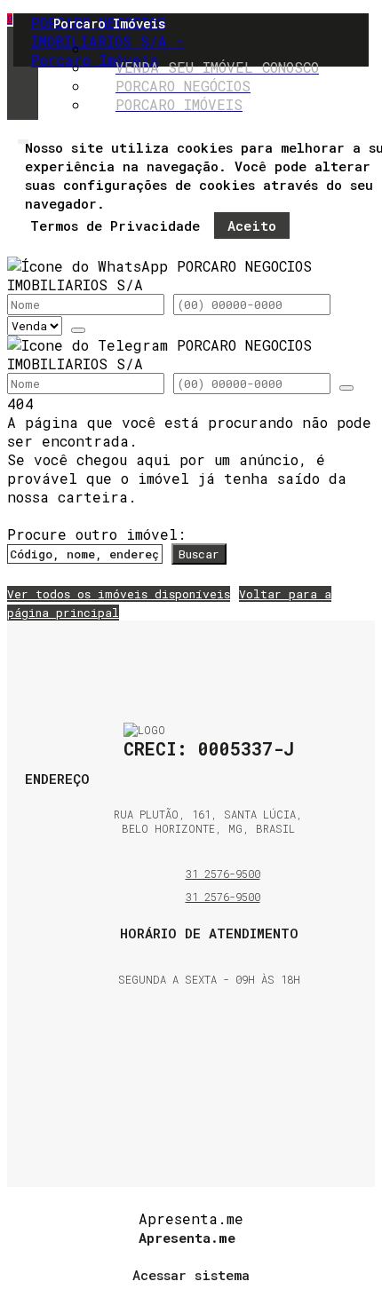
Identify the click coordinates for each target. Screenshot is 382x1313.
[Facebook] (209, 1060)
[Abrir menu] (23, 137)
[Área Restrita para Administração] (191, 1271)
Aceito (251, 225)
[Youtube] (209, 1105)
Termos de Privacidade (115, 225)
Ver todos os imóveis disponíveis (118, 594)
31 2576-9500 (223, 873)
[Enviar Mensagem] (346, 388)
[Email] (209, 1038)
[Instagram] (209, 1083)
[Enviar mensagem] (78, 330)
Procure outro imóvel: (96, 534)
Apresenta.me (191, 1218)
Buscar (199, 554)
